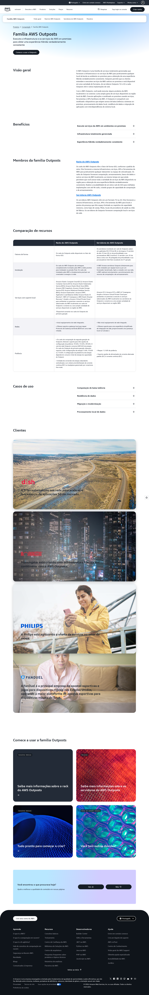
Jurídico (111, 963)
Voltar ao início (73, 970)
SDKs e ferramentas (83, 938)
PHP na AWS (81, 954)
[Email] (135, 979)
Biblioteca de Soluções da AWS (56, 946)
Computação (26, 27)
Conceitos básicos (51, 934)
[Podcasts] (131, 979)
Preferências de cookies (21, 988)
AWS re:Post (112, 942)
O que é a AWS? (19, 934)
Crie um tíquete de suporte (118, 938)
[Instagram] (121, 979)
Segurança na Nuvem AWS (23, 953)
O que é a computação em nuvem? (26, 938)
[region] (74, 306)
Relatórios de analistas (53, 961)
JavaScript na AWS (83, 959)
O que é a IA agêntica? (21, 942)
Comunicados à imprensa (22, 966)
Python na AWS (82, 946)
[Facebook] (114, 979)
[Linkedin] (117, 979)
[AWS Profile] (143, 2)
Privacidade (17, 984)
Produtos (16, 27)
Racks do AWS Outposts (87, 161)
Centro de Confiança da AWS (56, 942)
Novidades (17, 957)
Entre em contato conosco (118, 934)
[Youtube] (128, 979)
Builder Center (81, 934)
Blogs (15, 961)
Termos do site (29, 984)
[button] (30, 9)
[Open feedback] (147, 497)
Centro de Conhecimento (117, 946)
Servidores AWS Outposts (88, 195)
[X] (110, 979)
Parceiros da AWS (51, 966)
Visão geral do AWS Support (118, 950)
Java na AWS (81, 950)
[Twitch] (124, 979)
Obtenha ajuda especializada (119, 954)
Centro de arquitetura (53, 950)
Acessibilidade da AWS (116, 959)
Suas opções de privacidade (47, 984)
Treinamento (49, 938)
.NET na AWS (81, 942)
